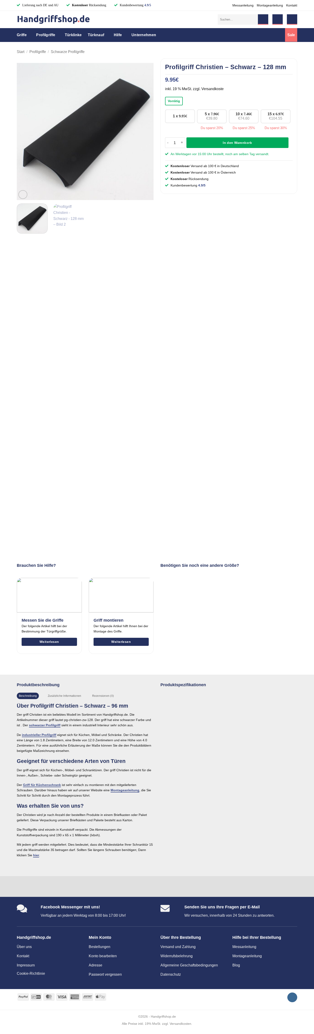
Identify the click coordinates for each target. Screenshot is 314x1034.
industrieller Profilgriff (39, 735)
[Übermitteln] (263, 19)
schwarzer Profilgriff (44, 725)
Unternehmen (143, 35)
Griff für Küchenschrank (42, 785)
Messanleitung (243, 5)
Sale (291, 35)
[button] (277, 19)
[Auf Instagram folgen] (292, 997)
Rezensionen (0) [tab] (103, 695)
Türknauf (96, 35)
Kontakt (291, 5)
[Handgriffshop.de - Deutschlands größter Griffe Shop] (53, 19)
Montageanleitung (270, 5)
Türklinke (73, 35)
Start (20, 52)
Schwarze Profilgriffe (68, 52)
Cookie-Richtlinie (31, 973)
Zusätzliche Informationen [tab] (64, 695)
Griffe (22, 35)
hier (36, 855)
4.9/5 (147, 5)
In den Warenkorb (237, 143)
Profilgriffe (45, 35)
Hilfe (118, 35)
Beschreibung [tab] (28, 695)
